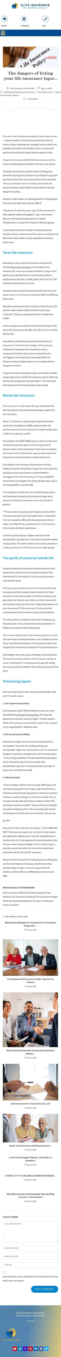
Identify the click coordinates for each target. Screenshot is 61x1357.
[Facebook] (35, 1348)
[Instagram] (25, 1348)
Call (44, 25)
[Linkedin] (20, 1348)
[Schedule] (24, 19)
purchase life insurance (27, 714)
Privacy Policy (30, 1321)
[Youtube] (14, 1348)
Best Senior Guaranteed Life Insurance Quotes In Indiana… (31, 1052)
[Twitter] (46, 1348)
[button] (3, 33)
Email (3, 25)
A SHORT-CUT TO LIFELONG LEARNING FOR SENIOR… (30, 1175)
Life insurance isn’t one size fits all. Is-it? (31, 1103)
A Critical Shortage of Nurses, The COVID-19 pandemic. (30, 1159)
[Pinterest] (30, 1348)
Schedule (25, 25)
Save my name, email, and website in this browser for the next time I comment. (30, 1278)
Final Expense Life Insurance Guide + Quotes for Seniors (30, 981)
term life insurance (21, 267)
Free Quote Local (45, 92)
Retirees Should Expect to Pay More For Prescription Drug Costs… (30, 924)
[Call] (45, 19)
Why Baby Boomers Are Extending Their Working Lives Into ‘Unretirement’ (30, 1195)
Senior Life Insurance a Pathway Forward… (30, 1145)
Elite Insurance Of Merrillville (22, 88)
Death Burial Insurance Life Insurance (19, 92)
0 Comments (32, 99)
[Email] (4, 19)
